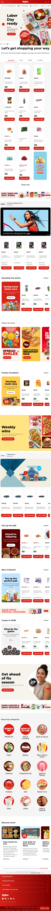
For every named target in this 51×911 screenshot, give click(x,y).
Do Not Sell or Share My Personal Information (22, 907)
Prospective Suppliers (25, 909)
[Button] (1, 44)
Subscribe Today (44, 868)
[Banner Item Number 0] (2, 43)
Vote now (25, 859)
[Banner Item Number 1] (4, 43)
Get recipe (45, 859)
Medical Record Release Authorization (8, 909)
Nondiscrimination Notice (40, 909)
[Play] (25, 473)
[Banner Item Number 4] (9, 43)
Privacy (10, 907)
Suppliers (32, 909)
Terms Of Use (38, 907)
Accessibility (48, 909)
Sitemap (6, 907)
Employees (18, 909)
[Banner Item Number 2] (5, 43)
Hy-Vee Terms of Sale (35, 872)
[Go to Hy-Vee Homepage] (26, 2)
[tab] (11, 60)
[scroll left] (3, 24)
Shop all (46, 278)
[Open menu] (2, 2)
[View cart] (48, 2)
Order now (6, 859)
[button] (5, 264)
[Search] (46, 2)
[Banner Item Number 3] (7, 43)
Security (33, 907)
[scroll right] (47, 24)
